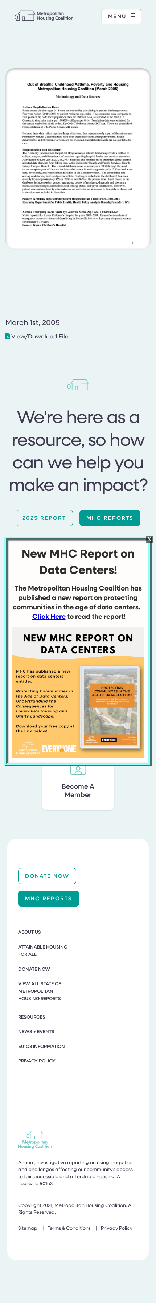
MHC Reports (110, 517)
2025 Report (44, 517)
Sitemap (27, 1228)
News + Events (36, 1031)
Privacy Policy (37, 1060)
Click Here (49, 616)
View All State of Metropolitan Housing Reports (39, 991)
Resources (31, 1017)
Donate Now (47, 875)
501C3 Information (41, 1046)
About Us (29, 932)
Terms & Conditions (69, 1228)
